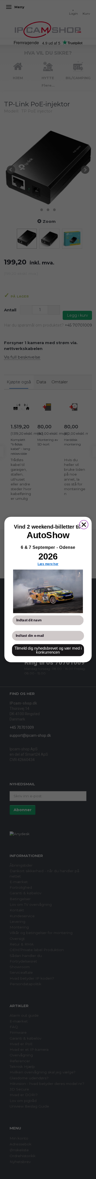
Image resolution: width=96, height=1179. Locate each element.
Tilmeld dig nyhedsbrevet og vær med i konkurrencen (48, 650)
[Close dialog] (83, 524)
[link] (48, 591)
